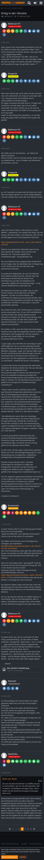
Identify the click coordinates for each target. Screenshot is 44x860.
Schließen (22, 857)
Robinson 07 (8, 16)
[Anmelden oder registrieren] (35, 3)
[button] (41, 3)
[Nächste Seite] (34, 829)
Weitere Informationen (9, 857)
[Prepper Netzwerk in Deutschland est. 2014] (13, 3)
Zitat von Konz (9, 778)
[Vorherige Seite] (9, 829)
